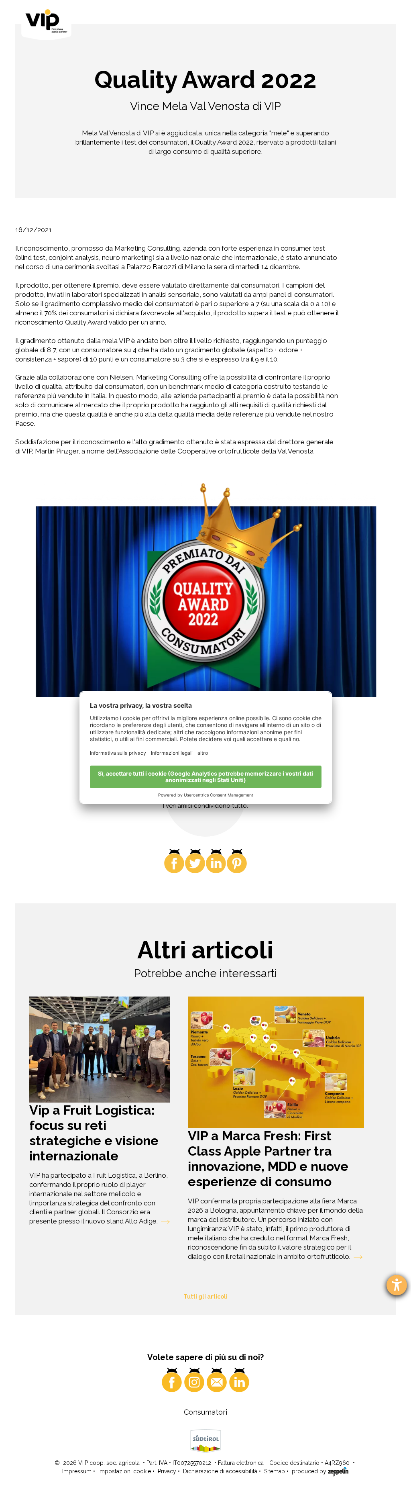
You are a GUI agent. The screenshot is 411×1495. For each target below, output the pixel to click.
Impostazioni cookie (124, 1471)
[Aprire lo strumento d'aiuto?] (397, 1285)
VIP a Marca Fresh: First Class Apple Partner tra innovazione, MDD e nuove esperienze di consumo (268, 1158)
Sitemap (274, 1471)
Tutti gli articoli (205, 1296)
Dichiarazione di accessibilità (220, 1471)
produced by (310, 1471)
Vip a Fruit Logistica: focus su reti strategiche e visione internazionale (94, 1133)
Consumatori (205, 1412)
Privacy (167, 1471)
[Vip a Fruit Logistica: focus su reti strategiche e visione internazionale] (99, 1049)
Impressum (77, 1471)
